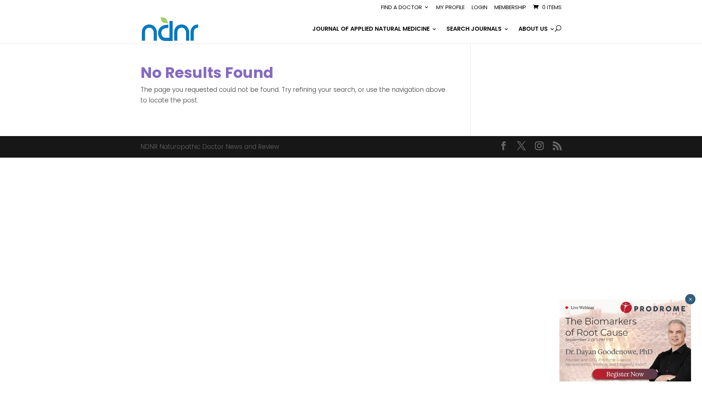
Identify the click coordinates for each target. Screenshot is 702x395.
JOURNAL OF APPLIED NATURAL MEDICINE (371, 29)
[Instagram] (539, 147)
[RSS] (557, 147)
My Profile (450, 7)
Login (479, 7)
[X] (521, 147)
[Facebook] (503, 147)
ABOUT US (533, 29)
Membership (510, 7)
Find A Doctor (401, 7)
